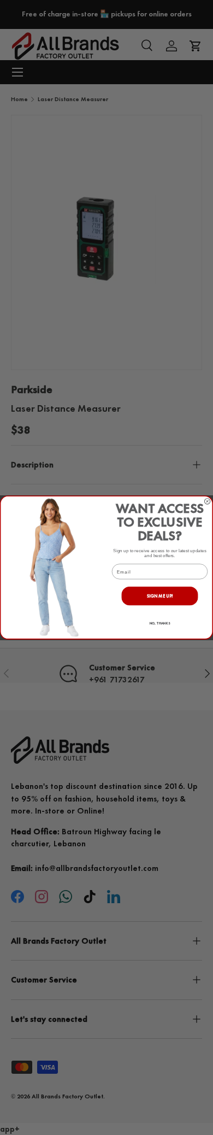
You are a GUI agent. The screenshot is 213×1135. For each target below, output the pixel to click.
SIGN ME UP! (160, 596)
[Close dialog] (207, 501)
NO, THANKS (160, 623)
